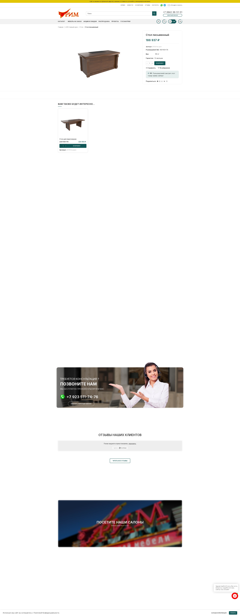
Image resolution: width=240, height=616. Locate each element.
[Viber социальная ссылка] (167, 81)
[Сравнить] (85, 113)
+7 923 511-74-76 (82, 397)
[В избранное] (85, 121)
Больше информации (219, 613)
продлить (132, 444)
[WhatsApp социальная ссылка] (162, 81)
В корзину (160, 63)
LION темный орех (71, 27)
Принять (233, 613)
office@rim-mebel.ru (176, 5)
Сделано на (116, 447)
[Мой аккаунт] (158, 21)
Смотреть (85, 117)
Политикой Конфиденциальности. (46, 613)
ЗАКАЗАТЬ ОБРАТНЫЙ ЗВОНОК (81, 404)
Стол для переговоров (67, 139)
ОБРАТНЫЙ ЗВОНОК (172, 15)
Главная (61, 27)
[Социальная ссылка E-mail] (157, 81)
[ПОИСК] (154, 13)
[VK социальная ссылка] (164, 81)
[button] (72, 146)
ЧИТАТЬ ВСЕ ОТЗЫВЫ (120, 461)
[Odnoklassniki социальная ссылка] (160, 81)
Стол (82, 27)
